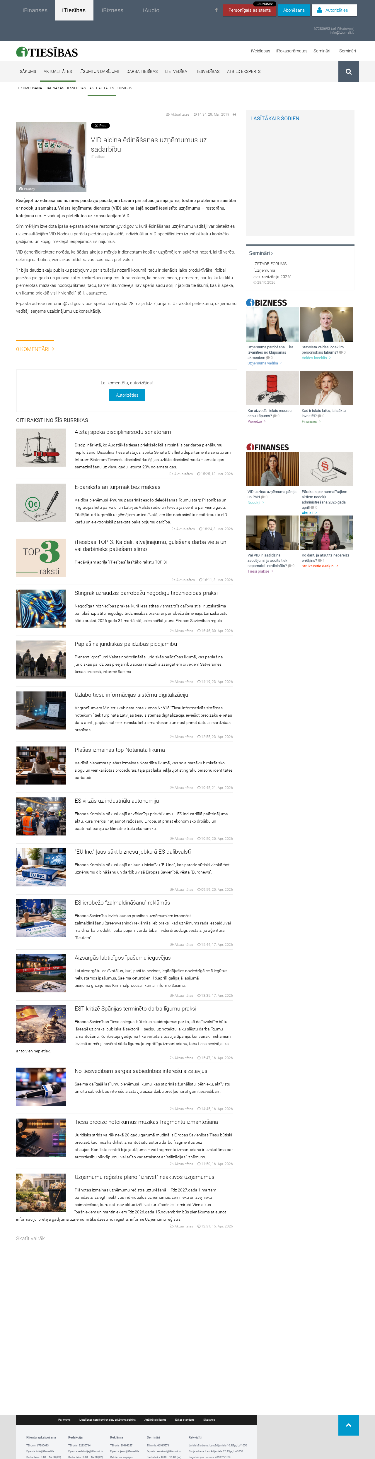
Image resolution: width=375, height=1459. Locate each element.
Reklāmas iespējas (121, 1457)
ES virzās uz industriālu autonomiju (117, 800)
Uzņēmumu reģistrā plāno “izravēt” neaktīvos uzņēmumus (144, 1177)
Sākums (28, 71)
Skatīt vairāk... (32, 1238)
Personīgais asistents (251, 8)
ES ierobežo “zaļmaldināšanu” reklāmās (122, 902)
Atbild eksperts (243, 71)
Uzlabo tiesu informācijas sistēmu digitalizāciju (131, 694)
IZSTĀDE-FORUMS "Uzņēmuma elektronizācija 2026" (272, 270)
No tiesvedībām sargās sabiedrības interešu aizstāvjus (141, 1071)
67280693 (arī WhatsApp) (334, 29)
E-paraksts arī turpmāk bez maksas (118, 487)
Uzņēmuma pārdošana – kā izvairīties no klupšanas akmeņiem (270, 352)
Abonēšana (294, 10)
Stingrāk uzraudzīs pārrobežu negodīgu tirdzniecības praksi (146, 593)
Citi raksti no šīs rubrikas (52, 420)
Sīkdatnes (209, 1419)
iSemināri (347, 51)
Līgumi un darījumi (99, 71)
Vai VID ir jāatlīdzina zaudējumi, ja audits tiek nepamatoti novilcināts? (267, 560)
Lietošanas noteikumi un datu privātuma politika (107, 1419)
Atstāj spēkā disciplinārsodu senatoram (123, 432)
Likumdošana (30, 88)
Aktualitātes (58, 71)
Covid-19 (124, 88)
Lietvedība (176, 71)
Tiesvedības (207, 71)
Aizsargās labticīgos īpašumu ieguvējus (123, 957)
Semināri (321, 51)
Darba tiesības (142, 71)
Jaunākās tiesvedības (66, 88)
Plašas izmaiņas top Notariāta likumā (120, 749)
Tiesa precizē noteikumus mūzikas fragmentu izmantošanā (146, 1122)
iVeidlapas (260, 51)
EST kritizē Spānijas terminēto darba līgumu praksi (135, 1008)
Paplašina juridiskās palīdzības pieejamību (126, 644)
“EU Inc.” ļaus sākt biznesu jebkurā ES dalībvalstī (133, 851)
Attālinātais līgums (155, 1419)
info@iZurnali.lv (342, 33)
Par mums (64, 1419)
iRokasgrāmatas (292, 51)
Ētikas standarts (185, 1419)
